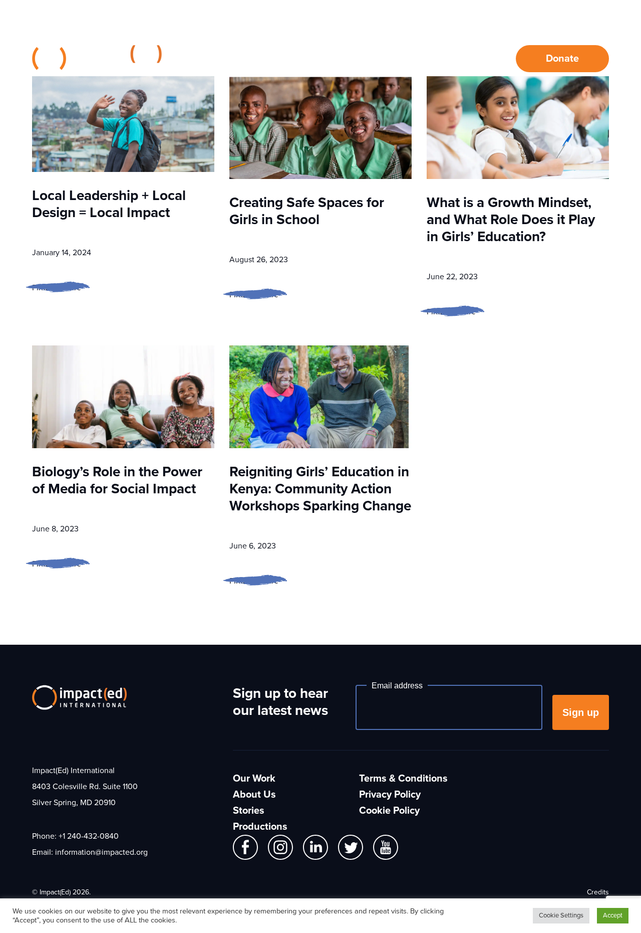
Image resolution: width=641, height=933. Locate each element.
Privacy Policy (390, 795)
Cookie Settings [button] (561, 915)
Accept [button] (612, 915)
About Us (330, 59)
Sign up (580, 712)
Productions (260, 827)
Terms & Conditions (403, 779)
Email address (397, 685)
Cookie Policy (389, 811)
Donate (562, 59)
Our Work (255, 59)
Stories (400, 59)
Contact (466, 59)
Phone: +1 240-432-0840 (75, 836)
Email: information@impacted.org (90, 852)
